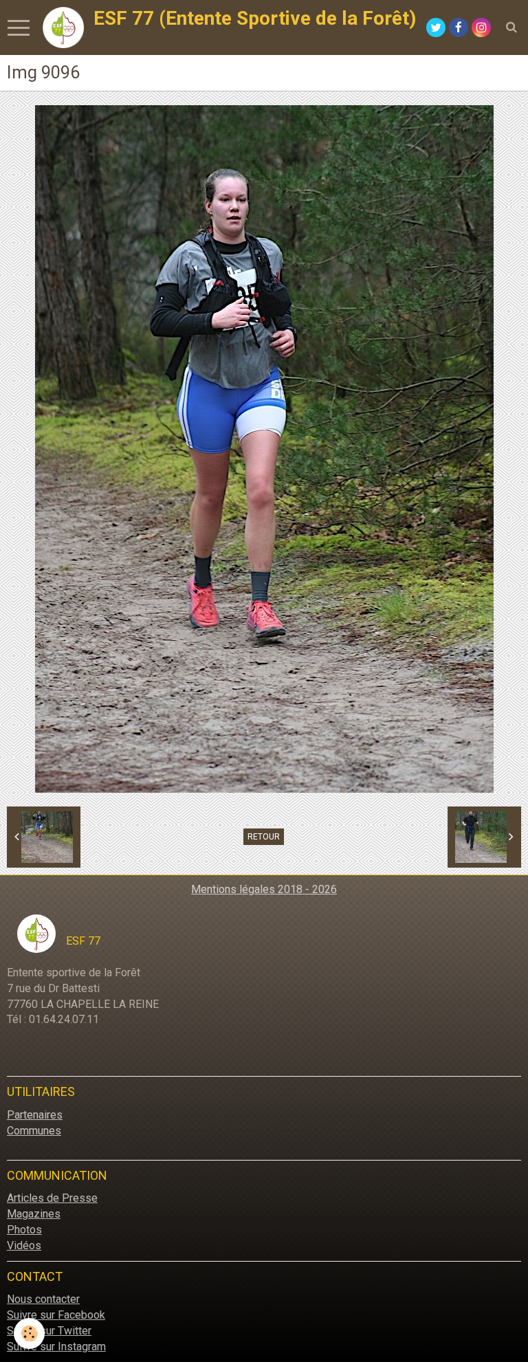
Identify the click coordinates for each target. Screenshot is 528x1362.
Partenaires (35, 1114)
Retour (264, 837)
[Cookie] (29, 1333)
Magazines (33, 1213)
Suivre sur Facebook (56, 1314)
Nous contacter (43, 1299)
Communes (34, 1130)
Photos (24, 1229)
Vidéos (24, 1245)
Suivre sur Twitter (49, 1330)
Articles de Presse (52, 1198)
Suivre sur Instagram (56, 1346)
